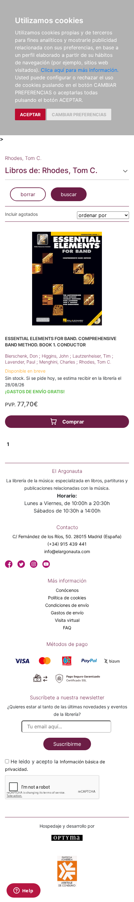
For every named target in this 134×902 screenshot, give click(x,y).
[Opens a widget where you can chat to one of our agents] (23, 891)
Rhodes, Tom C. (95, 361)
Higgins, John (56, 356)
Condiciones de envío (67, 605)
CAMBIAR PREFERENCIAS (79, 114)
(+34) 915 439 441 (67, 544)
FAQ (67, 627)
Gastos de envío (67, 612)
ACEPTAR (30, 114)
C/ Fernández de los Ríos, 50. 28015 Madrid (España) (67, 536)
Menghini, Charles (57, 361)
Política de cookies (67, 597)
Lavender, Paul (20, 361)
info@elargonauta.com (67, 551)
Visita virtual (67, 620)
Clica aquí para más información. (79, 70)
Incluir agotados (21, 214)
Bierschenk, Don (22, 356)
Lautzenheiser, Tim (92, 356)
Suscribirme (67, 744)
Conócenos (67, 590)
